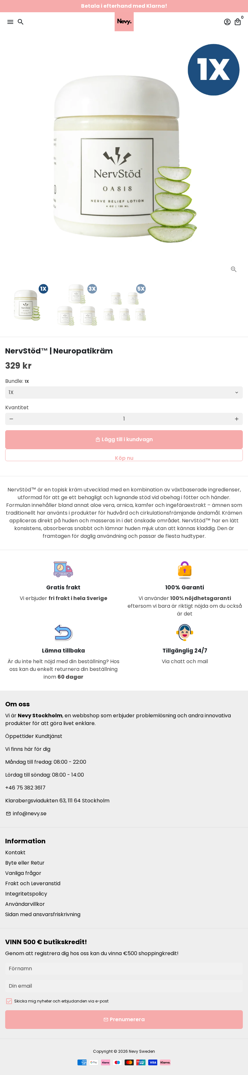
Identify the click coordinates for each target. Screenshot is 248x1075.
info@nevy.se (26, 813)
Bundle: (17, 381)
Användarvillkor (25, 904)
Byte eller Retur (25, 863)
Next (237, 160)
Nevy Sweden (142, 1051)
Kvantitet (17, 407)
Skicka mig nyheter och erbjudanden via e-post (61, 1001)
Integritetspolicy (26, 893)
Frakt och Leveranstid (32, 883)
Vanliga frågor (23, 873)
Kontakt (15, 852)
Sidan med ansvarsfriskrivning (42, 914)
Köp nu (124, 457)
